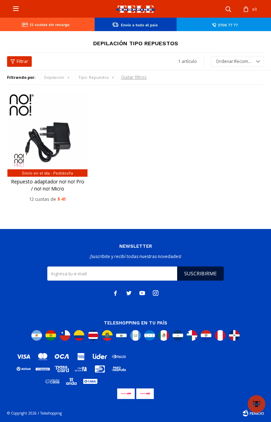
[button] (228, 9)
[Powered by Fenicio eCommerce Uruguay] (253, 413)
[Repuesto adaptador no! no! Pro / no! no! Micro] (47, 132)
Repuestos (93, 77)
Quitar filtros (133, 77)
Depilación (54, 77)
